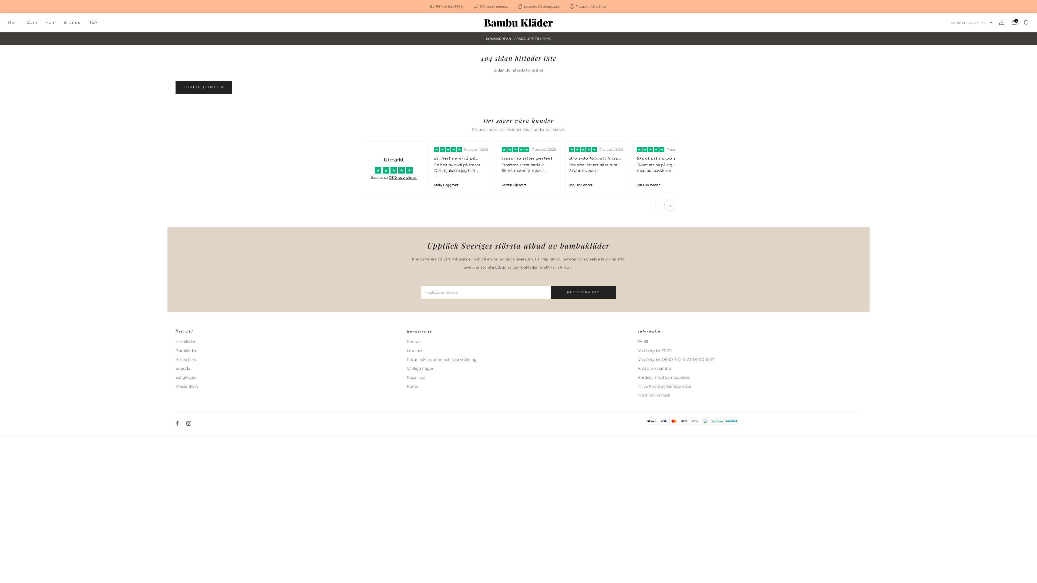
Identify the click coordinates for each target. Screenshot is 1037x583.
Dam (32, 22)
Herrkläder (186, 341)
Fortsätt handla (204, 87)
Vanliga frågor (420, 368)
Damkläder (186, 350)
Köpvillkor (416, 377)
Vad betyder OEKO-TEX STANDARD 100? (676, 359)
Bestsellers (186, 359)
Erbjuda (183, 368)
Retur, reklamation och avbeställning (442, 359)
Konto (413, 386)
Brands (72, 22)
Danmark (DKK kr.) (969, 23)
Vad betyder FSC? (654, 350)
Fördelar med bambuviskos (664, 377)
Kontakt (414, 341)
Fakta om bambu (654, 368)
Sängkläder (186, 377)
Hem (50, 22)
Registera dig (583, 292)
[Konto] (1002, 22)
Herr (13, 22)
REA (93, 22)
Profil (643, 341)
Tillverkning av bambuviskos (664, 386)
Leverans (415, 350)
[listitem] (447, 6)
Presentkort (187, 386)
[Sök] (1026, 22)
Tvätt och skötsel (654, 395)
